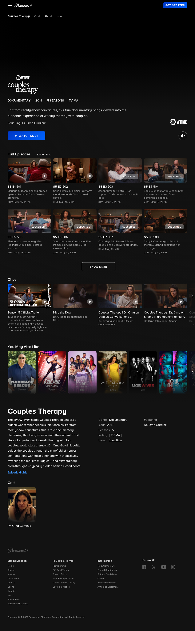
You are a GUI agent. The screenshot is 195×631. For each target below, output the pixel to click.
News (60, 16)
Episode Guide (17, 472)
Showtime (115, 440)
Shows (11, 570)
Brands (11, 591)
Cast (37, 16)
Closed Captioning (107, 570)
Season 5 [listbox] (42, 154)
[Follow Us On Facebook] (144, 567)
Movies (11, 574)
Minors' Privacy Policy (64, 583)
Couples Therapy (19, 16)
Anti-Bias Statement (108, 587)
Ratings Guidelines (107, 574)
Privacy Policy (60, 574)
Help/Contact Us (106, 566)
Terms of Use (59, 566)
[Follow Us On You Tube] (163, 567)
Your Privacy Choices (64, 578)
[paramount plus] (23, 5)
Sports (11, 587)
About (48, 16)
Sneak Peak (14, 599)
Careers (102, 578)
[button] (10, 6)
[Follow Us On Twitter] (153, 567)
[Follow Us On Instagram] (173, 567)
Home (11, 566)
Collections (13, 578)
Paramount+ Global (18, 604)
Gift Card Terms (61, 570)
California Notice (61, 587)
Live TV (11, 583)
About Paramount (107, 583)
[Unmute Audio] (182, 135)
